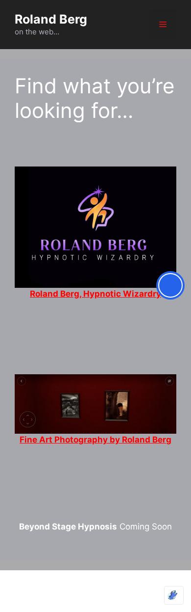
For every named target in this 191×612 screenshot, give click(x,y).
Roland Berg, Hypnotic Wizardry (95, 294)
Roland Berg (51, 19)
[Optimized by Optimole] (174, 595)
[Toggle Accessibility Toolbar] (170, 285)
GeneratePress (96, 596)
